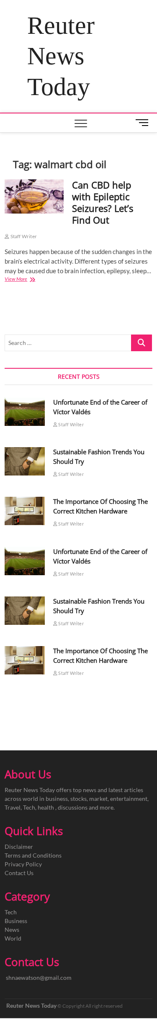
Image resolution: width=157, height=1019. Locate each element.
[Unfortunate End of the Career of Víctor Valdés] (25, 412)
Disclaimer (19, 846)
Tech (11, 912)
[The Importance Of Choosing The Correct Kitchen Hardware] (25, 511)
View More (25, 279)
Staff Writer (23, 236)
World (13, 938)
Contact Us (19, 872)
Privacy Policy (23, 864)
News (12, 929)
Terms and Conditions (33, 855)
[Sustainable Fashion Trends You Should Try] (25, 461)
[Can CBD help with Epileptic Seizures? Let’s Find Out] (34, 196)
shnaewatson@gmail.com (39, 977)
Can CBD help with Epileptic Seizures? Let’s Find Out (102, 202)
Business (16, 920)
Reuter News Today (61, 56)
